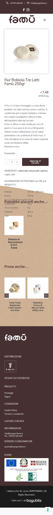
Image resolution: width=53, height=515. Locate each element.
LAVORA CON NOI (14, 421)
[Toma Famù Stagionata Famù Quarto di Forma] (14, 288)
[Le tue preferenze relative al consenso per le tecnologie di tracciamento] (48, 510)
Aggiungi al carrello (35, 161)
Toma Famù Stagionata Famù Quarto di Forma (15, 306)
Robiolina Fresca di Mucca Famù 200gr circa (38, 306)
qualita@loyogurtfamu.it (15, 446)
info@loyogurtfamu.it (38, 3)
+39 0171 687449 (16, 3)
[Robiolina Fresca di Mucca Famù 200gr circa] (37, 288)
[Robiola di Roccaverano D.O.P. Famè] (14, 225)
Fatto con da (19, 500)
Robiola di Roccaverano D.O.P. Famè (15, 243)
